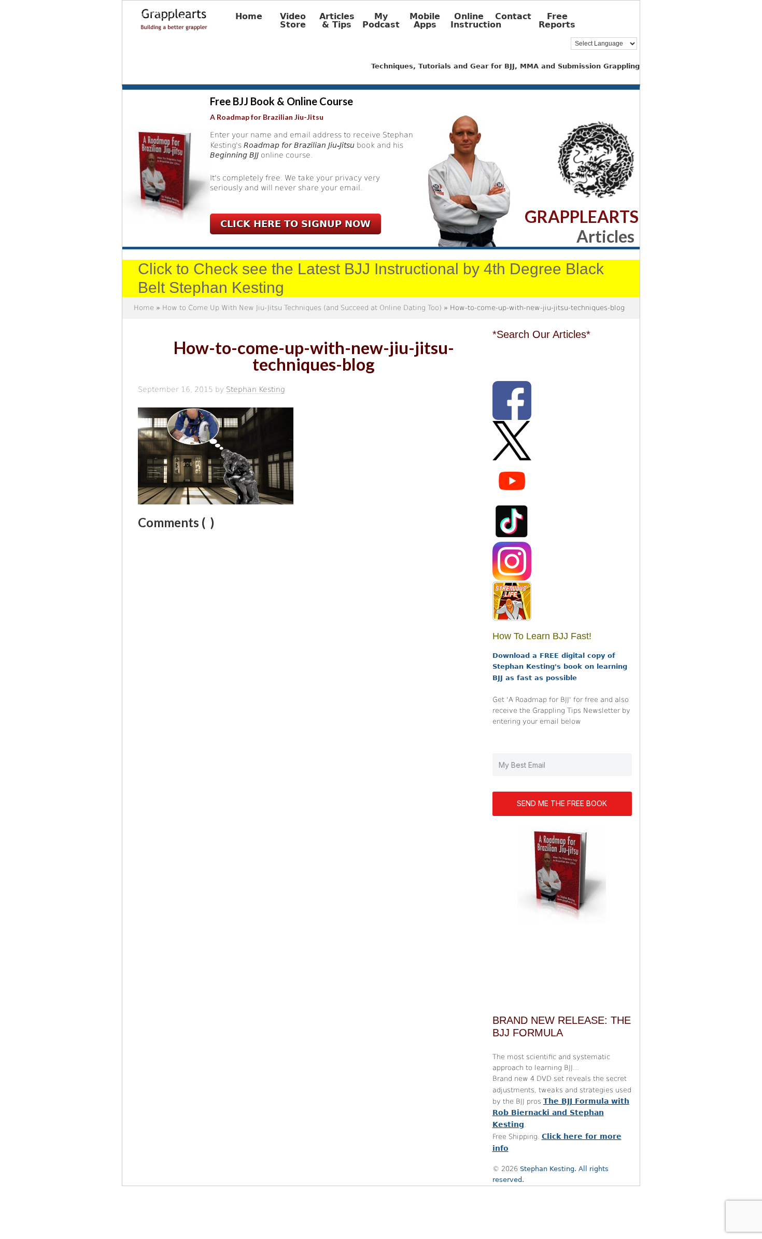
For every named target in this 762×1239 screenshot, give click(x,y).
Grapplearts (190, 16)
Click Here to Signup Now (295, 223)
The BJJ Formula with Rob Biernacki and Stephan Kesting (560, 1113)
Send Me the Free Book (562, 803)
